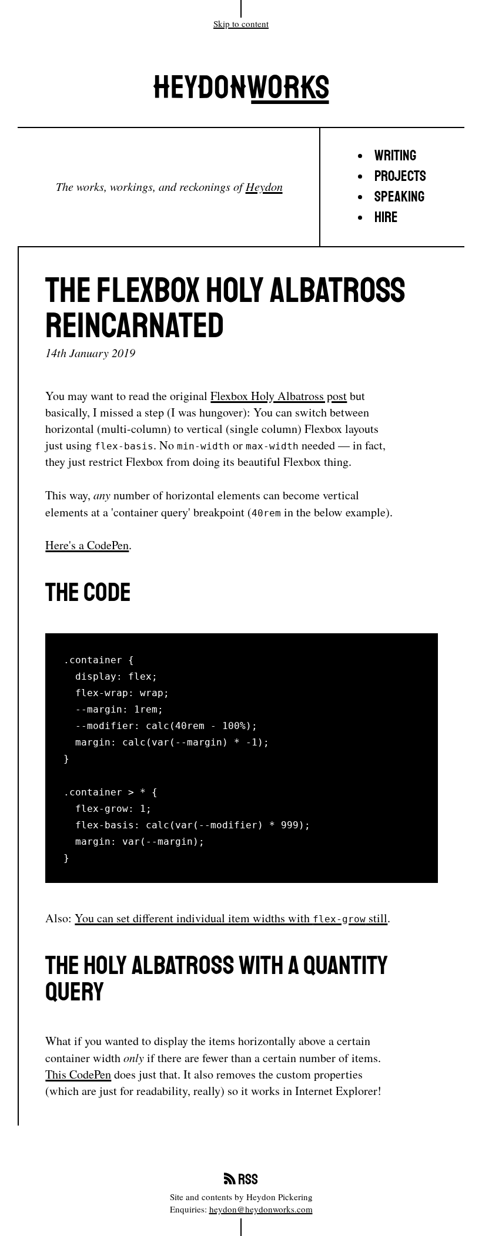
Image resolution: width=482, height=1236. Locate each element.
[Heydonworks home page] (241, 92)
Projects (400, 176)
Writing (395, 156)
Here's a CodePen (87, 545)
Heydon (264, 186)
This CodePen (78, 1074)
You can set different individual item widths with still (231, 918)
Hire (386, 217)
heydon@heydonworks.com (261, 1209)
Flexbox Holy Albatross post (278, 396)
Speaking (399, 197)
